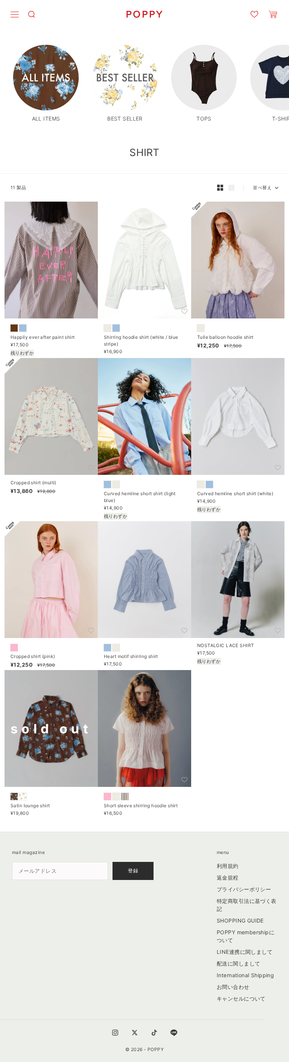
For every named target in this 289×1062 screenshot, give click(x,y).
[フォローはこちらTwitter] (134, 1032)
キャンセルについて (241, 998)
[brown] (14, 328)
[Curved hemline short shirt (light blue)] (107, 484)
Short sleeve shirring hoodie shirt (141, 806)
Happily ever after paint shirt (43, 337)
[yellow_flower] (22, 796)
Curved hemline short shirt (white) (235, 494)
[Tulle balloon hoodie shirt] (200, 328)
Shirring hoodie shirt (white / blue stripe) (141, 341)
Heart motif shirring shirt (131, 657)
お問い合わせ (233, 987)
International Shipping (245, 975)
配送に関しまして (238, 963)
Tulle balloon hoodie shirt (225, 337)
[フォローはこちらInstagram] (115, 1032)
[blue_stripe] (116, 328)
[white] (107, 328)
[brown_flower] (14, 796)
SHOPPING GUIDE (240, 920)
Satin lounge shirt (30, 806)
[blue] (22, 328)
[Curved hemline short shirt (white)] (116, 484)
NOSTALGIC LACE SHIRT (225, 646)
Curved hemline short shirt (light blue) (140, 497)
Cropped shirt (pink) (33, 657)
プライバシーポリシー (244, 889)
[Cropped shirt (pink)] (14, 647)
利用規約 (228, 866)
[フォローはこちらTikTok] (154, 1032)
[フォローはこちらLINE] (174, 1032)
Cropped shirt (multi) (33, 483)
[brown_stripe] (124, 796)
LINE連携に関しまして (244, 952)
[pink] (107, 796)
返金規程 (228, 877)
